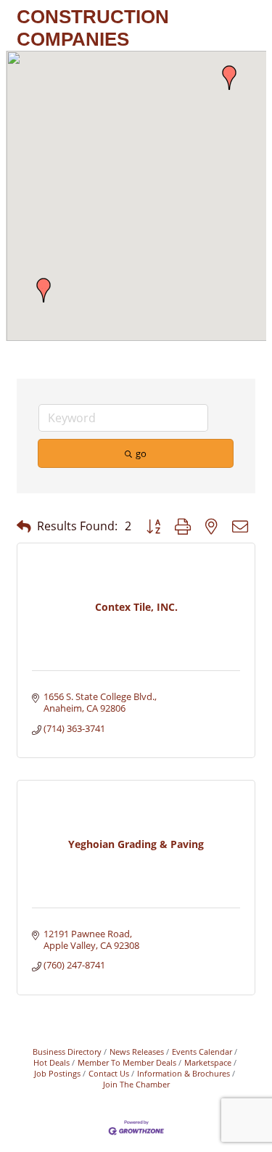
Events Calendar (202, 1051)
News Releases (137, 1051)
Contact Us (108, 1073)
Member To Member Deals (127, 1062)
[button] (229, 77)
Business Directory (67, 1051)
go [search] (141, 453)
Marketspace (207, 1062)
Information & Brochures (183, 1073)
